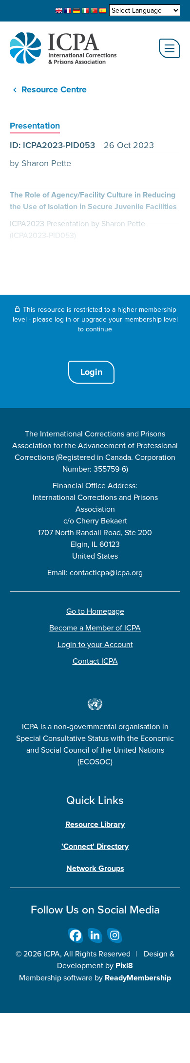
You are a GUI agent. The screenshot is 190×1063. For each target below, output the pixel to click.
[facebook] (75, 935)
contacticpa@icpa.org (106, 572)
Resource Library (95, 824)
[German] (76, 11)
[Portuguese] (94, 11)
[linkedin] (95, 935)
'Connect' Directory (95, 846)
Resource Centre (54, 89)
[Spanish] (103, 11)
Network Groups (95, 868)
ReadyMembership (138, 977)
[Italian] (85, 11)
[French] (68, 11)
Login (91, 372)
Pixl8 (124, 965)
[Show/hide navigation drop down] (169, 48)
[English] (59, 11)
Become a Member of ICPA (95, 627)
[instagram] (114, 935)
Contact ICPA (95, 660)
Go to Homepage (95, 611)
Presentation (35, 125)
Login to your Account (95, 644)
